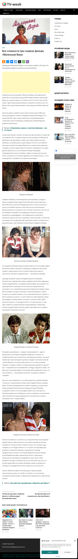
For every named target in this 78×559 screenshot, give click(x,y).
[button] (75, 540)
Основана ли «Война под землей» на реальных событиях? (68, 107)
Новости (62, 10)
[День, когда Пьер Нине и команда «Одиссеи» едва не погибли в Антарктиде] (59, 135)
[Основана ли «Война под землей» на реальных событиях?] (59, 105)
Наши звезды (19, 10)
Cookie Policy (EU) (8, 544)
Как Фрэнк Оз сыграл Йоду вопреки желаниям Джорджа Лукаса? (26, 523)
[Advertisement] (26, 82)
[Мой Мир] (7, 61)
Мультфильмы (47, 10)
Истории (55, 10)
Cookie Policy (57, 556)
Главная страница (8, 10)
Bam (38, 556)
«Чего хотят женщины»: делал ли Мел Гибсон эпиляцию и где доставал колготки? (43, 524)
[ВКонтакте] (11, 61)
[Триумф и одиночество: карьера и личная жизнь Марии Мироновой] (59, 78)
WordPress (33, 556)
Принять (49, 552)
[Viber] (27, 61)
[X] (19, 61)
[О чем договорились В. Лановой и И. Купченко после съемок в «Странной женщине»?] (59, 118)
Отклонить (67, 552)
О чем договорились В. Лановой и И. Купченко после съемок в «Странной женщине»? (69, 123)
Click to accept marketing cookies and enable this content (65, 156)
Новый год (58, 41)
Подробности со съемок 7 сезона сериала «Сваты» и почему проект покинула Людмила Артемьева (8, 524)
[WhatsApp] (23, 61)
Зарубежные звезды (30, 10)
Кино (39, 10)
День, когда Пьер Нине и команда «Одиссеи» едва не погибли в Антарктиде (70, 138)
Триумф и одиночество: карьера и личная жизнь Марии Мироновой (70, 81)
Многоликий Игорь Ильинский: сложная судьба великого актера (70, 55)
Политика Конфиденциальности (13, 547)
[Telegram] (15, 61)
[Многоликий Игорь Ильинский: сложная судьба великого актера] (59, 53)
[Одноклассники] (3, 61)
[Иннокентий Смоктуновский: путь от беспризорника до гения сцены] (59, 64)
